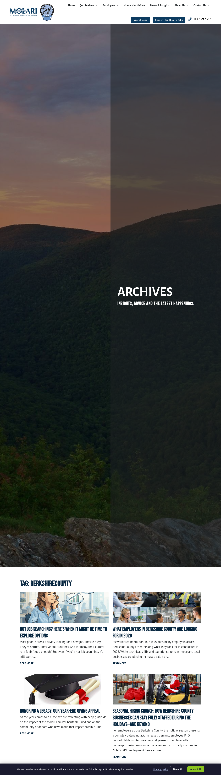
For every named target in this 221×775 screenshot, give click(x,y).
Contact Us (202, 6)
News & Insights (160, 6)
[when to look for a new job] (64, 607)
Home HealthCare (135, 6)
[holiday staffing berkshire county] (157, 689)
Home (72, 6)
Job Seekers (89, 6)
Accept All (195, 769)
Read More (26, 663)
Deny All (177, 769)
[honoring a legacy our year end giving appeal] (64, 689)
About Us (182, 6)
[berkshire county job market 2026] (157, 607)
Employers (111, 6)
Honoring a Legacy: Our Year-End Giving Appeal (60, 711)
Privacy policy (160, 769)
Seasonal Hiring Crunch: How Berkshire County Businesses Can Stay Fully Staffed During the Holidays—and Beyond (153, 718)
